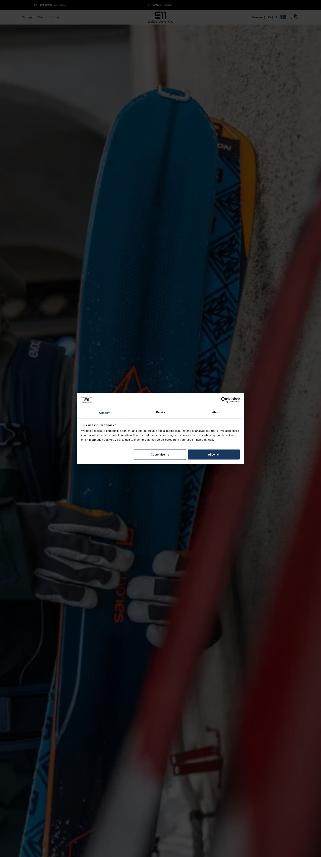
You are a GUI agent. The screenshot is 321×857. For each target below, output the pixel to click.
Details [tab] (160, 412)
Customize (158, 454)
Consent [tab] (104, 412)
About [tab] (216, 412)
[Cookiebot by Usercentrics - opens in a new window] (223, 400)
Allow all (213, 454)
